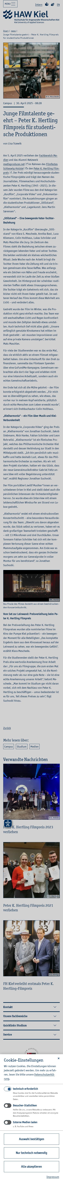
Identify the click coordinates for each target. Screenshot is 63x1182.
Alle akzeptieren (31, 1166)
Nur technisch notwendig (31, 1153)
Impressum (53, 1176)
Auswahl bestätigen (31, 1139)
